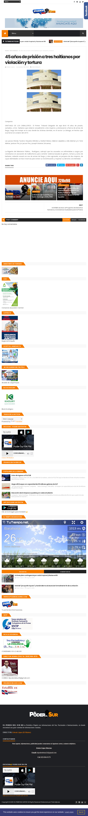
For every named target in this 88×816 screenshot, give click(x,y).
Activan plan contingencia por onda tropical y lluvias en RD (36, 575)
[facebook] (74, 2)
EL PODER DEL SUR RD (13, 197)
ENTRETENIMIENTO (64, 185)
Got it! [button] (81, 812)
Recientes (23, 572)
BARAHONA (10, 194)
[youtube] (80, 2)
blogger (66, 220)
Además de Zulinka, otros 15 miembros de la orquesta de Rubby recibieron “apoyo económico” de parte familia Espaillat (68, 192)
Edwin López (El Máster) (21, 732)
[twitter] (83, 2)
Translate (18, 422)
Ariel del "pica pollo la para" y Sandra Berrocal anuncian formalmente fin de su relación (46, 586)
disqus (74, 220)
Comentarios (65, 572)
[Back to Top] (85, 802)
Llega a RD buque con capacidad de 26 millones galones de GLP (34, 484)
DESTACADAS (45, 41)
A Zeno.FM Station (8, 457)
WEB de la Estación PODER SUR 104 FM (15, 795)
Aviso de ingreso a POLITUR (21, 475)
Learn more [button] (69, 812)
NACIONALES (14, 51)
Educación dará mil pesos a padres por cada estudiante (32, 493)
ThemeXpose (55, 802)
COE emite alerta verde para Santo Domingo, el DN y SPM (42, 196)
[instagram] (77, 2)
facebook (81, 220)
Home (7, 51)
